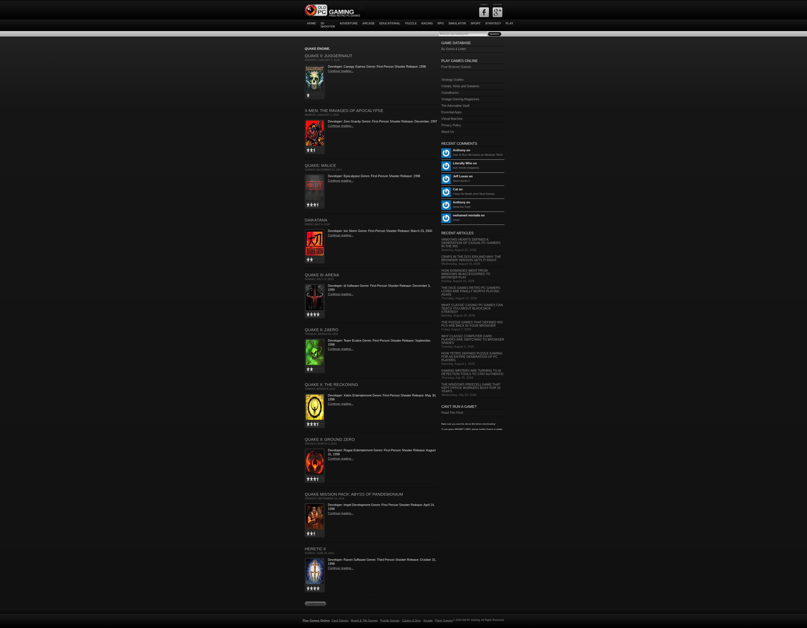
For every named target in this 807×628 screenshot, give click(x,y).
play (509, 23)
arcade (368, 23)
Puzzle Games (390, 620)
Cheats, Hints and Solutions (460, 86)
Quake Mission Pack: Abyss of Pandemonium (354, 494)
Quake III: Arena (322, 275)
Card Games (339, 620)
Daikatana (316, 220)
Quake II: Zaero (321, 330)
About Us (447, 131)
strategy (493, 23)
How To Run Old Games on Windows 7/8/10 (478, 154)
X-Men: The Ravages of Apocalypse (344, 110)
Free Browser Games (456, 66)
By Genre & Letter (453, 49)
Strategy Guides (452, 79)
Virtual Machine (452, 118)
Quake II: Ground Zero (330, 439)
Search (494, 34)
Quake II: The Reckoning (331, 384)
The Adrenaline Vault (455, 105)
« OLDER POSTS (315, 604)
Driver (456, 220)
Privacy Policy (451, 125)
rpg (441, 23)
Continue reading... (340, 71)
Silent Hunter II (461, 180)
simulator (457, 23)
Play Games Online (316, 620)
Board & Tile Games (364, 620)
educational (390, 23)
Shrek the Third (461, 206)
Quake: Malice (320, 165)
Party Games (444, 620)
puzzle (411, 23)
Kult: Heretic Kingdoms (466, 167)
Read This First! (452, 412)
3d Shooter (327, 25)
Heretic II (315, 549)
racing (427, 23)
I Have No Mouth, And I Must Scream (473, 193)
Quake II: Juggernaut (328, 56)
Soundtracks (450, 92)
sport (476, 23)
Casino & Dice (411, 620)
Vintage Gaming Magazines (460, 99)
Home (311, 23)
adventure (349, 23)
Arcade (428, 620)
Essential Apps (451, 112)
